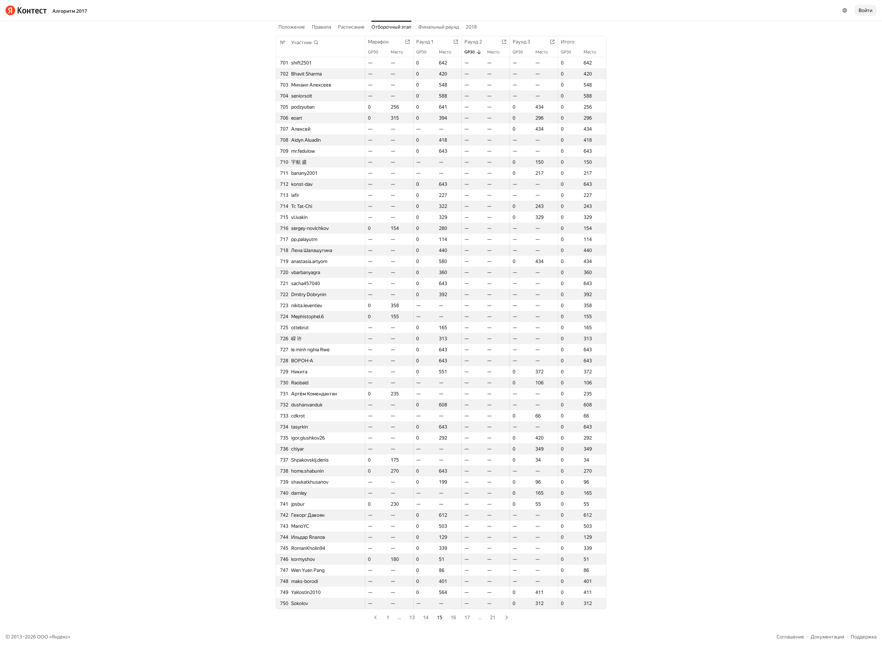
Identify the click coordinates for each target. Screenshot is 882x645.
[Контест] (26, 10)
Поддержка (863, 636)
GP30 (373, 52)
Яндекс (60, 636)
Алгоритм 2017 (69, 11)
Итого (567, 41)
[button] (305, 42)
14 (426, 617)
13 (412, 617)
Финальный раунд (438, 27)
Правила (321, 27)
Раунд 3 (521, 41)
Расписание (351, 27)
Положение (291, 27)
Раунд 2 (473, 41)
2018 (471, 27)
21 (492, 617)
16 (453, 617)
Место (397, 52)
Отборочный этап (391, 27)
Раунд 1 (425, 41)
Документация (827, 636)
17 (467, 617)
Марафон (378, 41)
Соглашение (790, 636)
